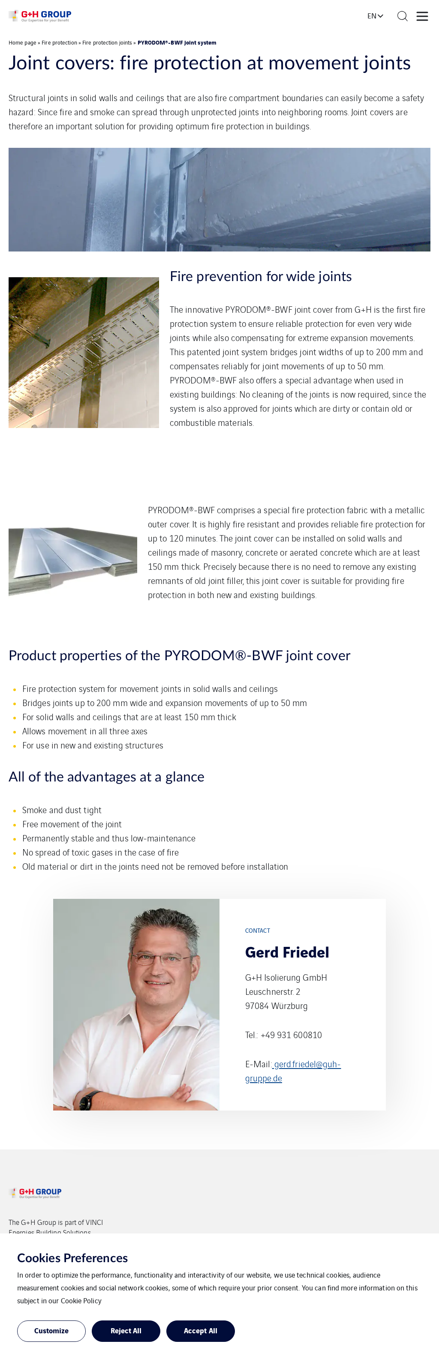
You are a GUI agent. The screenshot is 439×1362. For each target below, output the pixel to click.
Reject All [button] (126, 1330)
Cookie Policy (81, 1300)
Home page (22, 42)
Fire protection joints (107, 42)
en (371, 15)
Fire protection (59, 42)
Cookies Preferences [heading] (72, 1258)
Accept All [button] (200, 1330)
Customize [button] (51, 1330)
